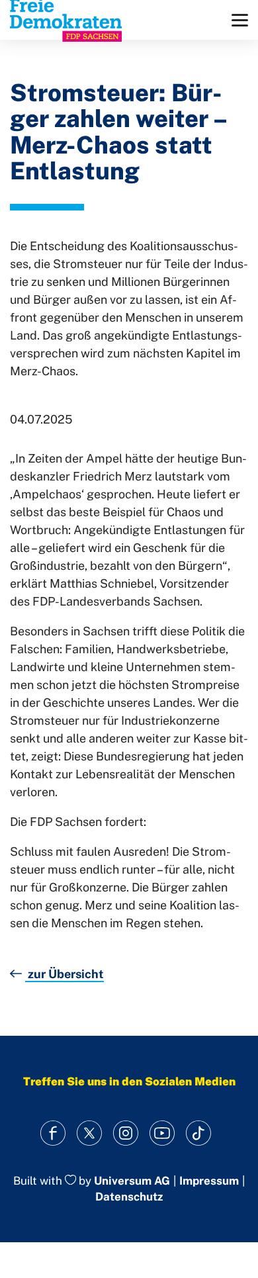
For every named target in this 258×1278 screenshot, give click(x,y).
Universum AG (132, 1180)
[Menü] (240, 20)
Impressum (209, 1181)
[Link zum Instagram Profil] (126, 1133)
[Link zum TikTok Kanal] (199, 1133)
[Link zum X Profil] (90, 1133)
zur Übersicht (64, 974)
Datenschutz (129, 1197)
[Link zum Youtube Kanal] (162, 1133)
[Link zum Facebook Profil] (53, 1133)
